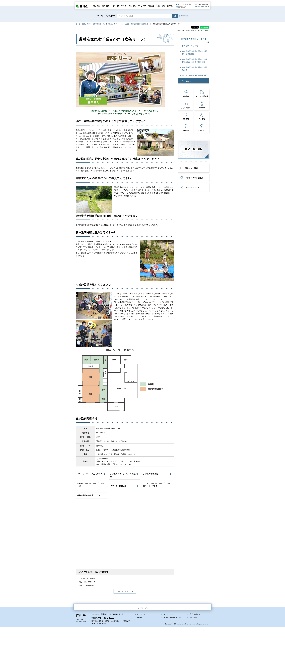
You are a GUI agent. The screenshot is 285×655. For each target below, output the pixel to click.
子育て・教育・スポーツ (118, 6)
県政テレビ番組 (191, 168)
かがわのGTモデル (150, 474)
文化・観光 (132, 6)
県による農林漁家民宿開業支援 (194, 75)
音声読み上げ (181, 7)
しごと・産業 (160, 6)
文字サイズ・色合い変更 (184, 4)
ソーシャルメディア (193, 187)
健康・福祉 (105, 6)
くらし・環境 (142, 6)
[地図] (109, 533)
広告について (192, 617)
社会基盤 (151, 6)
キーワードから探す (106, 16)
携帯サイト (140, 617)
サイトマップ (141, 614)
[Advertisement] (142, 634)
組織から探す (87, 24)
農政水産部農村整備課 (88, 578)
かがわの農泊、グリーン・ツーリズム (116, 24)
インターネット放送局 (194, 178)
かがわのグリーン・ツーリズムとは (123, 475)
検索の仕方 (184, 16)
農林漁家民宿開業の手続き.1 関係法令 (194, 68)
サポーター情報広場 (118, 486)
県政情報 (169, 6)
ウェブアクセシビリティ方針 (172, 617)
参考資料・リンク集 (190, 46)
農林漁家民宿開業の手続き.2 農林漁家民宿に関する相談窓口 (194, 60)
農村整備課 (97, 24)
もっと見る (186, 81)
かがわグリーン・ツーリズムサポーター (90, 485)
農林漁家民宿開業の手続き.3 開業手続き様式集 (194, 52)
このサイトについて (169, 614)
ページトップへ (142, 608)
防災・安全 (96, 6)
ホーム (78, 24)
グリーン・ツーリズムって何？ (89, 474)
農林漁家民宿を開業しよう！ (141, 24)
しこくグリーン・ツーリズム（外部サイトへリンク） (156, 485)
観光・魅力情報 (193, 149)
